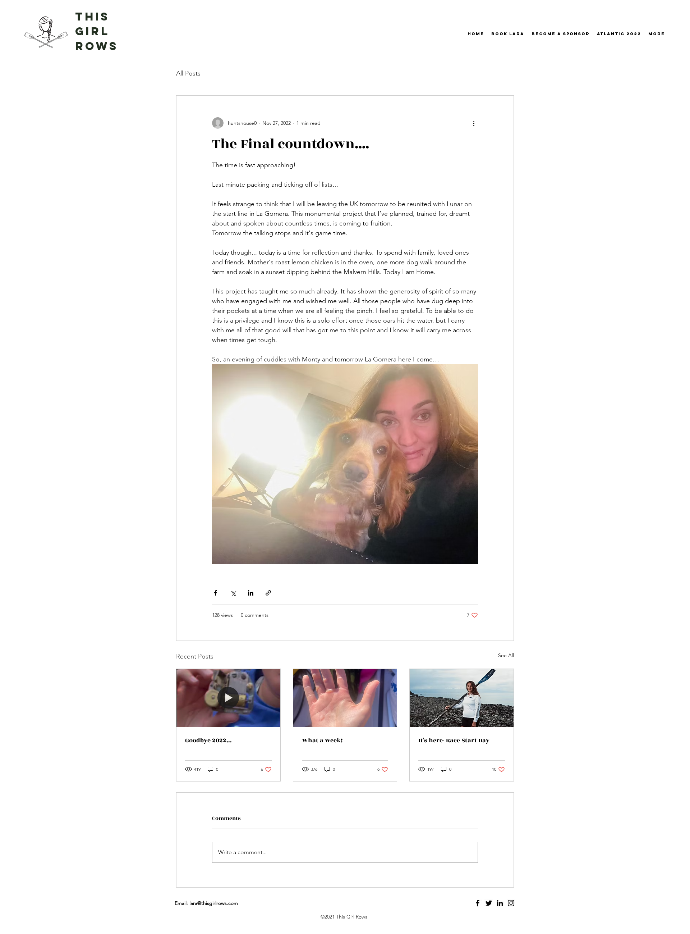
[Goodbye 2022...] (228, 698)
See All (506, 655)
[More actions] (473, 123)
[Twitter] (488, 903)
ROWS (96, 46)
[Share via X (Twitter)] (233, 592)
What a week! (322, 740)
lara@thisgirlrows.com (213, 903)
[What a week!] (345, 698)
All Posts (188, 73)
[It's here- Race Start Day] (462, 698)
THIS (92, 16)
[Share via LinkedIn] (250, 592)
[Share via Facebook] (215, 592)
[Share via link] (268, 592)
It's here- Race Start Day (453, 740)
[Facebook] (477, 903)
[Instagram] (511, 903)
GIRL (92, 31)
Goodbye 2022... (208, 740)
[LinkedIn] (500, 903)
